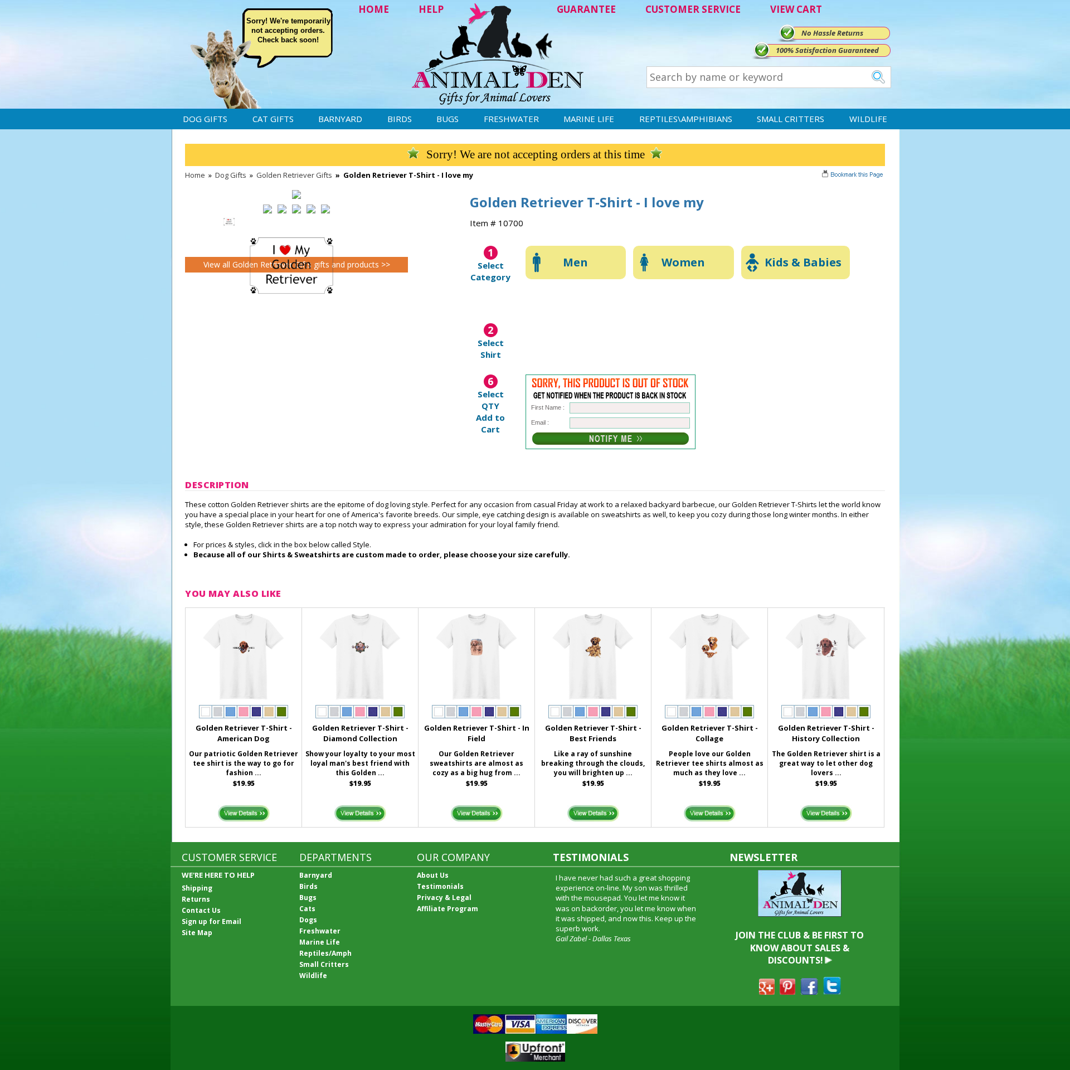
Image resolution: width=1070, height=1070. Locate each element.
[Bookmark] (853, 176)
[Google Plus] (766, 991)
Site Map (197, 932)
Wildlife (868, 118)
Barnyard (340, 118)
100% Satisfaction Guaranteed (827, 50)
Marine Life (588, 118)
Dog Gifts (205, 118)
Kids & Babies (803, 262)
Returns (196, 899)
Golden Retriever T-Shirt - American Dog (244, 733)
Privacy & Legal (444, 897)
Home (195, 175)
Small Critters (790, 118)
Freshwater (511, 118)
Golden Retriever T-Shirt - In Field (476, 733)
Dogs (308, 920)
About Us (433, 875)
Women (683, 262)
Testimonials (440, 886)
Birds (399, 118)
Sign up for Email (211, 921)
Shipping (197, 888)
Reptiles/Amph (325, 953)
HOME (373, 9)
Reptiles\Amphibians (685, 118)
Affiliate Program (447, 908)
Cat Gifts (273, 118)
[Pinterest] (787, 991)
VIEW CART (796, 9)
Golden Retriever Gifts (294, 175)
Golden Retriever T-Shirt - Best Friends (593, 733)
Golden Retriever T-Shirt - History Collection (826, 733)
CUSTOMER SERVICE (693, 9)
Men (575, 262)
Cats (307, 908)
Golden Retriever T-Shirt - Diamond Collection (360, 733)
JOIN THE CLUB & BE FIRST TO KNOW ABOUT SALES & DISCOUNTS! (800, 947)
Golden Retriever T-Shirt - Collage (710, 733)
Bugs (447, 118)
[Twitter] (832, 991)
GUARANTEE (586, 9)
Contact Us (201, 910)
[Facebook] (809, 991)
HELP (431, 9)
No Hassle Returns (832, 33)
